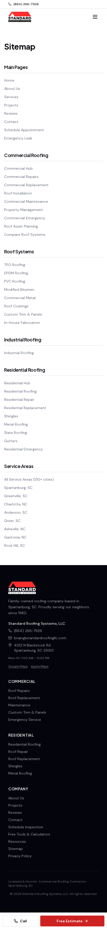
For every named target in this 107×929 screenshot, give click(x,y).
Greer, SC (12, 520)
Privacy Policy (20, 856)
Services (11, 97)
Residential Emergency (23, 449)
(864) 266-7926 (26, 4)
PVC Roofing (14, 281)
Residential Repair (19, 399)
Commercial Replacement (26, 185)
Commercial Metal (20, 297)
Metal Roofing (16, 424)
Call (23, 921)
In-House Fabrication (22, 322)
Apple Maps (40, 666)
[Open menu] (95, 16)
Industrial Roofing (19, 352)
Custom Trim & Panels (23, 314)
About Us (12, 88)
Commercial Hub (18, 168)
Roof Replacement (24, 698)
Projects (11, 105)
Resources (17, 841)
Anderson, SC (15, 512)
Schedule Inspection (25, 827)
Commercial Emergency (24, 218)
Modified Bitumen (19, 289)
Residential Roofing (20, 391)
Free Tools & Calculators (29, 834)
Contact (11, 121)
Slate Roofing (15, 432)
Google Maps (18, 666)
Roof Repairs (19, 690)
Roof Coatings (16, 306)
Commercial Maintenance (26, 201)
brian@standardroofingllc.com (40, 638)
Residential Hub (17, 383)
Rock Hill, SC (14, 545)
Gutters (10, 441)
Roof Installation (18, 193)
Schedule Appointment (24, 130)
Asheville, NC (14, 529)
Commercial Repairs (21, 176)
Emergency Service (24, 719)
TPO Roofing (14, 264)
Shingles (11, 416)
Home (9, 80)
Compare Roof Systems (24, 234)
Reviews (11, 113)
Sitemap (15, 848)
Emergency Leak (18, 138)
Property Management (23, 209)
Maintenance (19, 705)
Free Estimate (70, 921)
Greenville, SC (16, 496)
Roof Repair (18, 751)
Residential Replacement (25, 407)
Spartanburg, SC (18, 487)
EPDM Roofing (16, 273)
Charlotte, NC (15, 504)
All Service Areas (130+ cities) (29, 479)
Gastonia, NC (15, 537)
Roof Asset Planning (21, 226)
